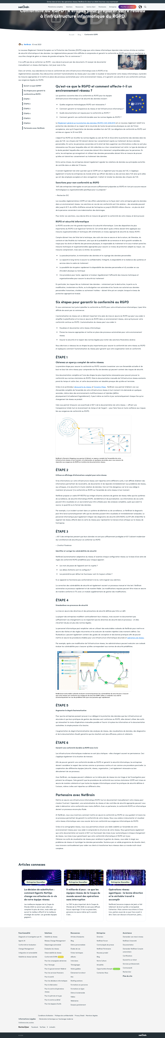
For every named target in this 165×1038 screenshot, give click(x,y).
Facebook (34, 1027)
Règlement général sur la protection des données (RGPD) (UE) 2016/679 (86, 123)
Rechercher (127, 972)
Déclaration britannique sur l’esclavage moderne (56, 1019)
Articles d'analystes (77, 937)
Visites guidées (76, 969)
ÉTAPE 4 (27, 113)
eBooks (73, 957)
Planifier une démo (127, 7)
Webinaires (74, 1001)
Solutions (69, 7)
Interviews (74, 961)
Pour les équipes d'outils (53, 1004)
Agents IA (22, 941)
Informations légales (27, 1019)
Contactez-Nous (102, 973)
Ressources (79, 7)
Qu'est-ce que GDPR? (32, 85)
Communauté (127, 968)
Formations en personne (79, 985)
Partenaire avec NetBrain (34, 128)
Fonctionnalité (24, 933)
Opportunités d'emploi (108, 969)
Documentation (128, 945)
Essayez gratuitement (78, 1005)
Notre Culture (101, 961)
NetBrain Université (130, 941)
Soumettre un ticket (130, 960)
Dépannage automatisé (53, 945)
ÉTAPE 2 (27, 104)
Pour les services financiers (54, 973)
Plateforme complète (55, 7)
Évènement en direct (78, 973)
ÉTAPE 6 (27, 123)
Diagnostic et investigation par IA (30, 937)
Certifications (127, 956)
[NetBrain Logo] (24, 5)
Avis (72, 977)
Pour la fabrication (51, 985)
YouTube (42, 1027)
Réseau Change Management (55, 941)
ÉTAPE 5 (27, 118)
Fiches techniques (77, 953)
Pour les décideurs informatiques (56, 981)
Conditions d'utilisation (45, 1015)
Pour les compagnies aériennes (55, 961)
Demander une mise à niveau (133, 937)
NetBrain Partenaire (104, 949)
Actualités (100, 965)
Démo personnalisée (78, 945)
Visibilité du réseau (51, 937)
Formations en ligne (77, 989)
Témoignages (75, 965)
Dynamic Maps (100, 387)
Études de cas (75, 949)
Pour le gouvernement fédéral (55, 969)
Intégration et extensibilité (28, 953)
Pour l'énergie (50, 965)
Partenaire (102, 7)
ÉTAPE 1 (27, 99)
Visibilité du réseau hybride (28, 957)
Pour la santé (49, 977)
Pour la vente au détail (52, 1000)
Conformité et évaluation (27, 945)
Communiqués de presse (105, 945)
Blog (79, 34)
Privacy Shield (79, 1015)
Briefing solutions (76, 981)
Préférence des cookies (26, 1022)
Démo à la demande (78, 993)
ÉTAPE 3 (27, 108)
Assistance (127, 933)
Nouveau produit (102, 953)
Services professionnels (131, 964)
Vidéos (73, 997)
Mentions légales (92, 1015)
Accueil (71, 34)
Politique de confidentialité (64, 1015)
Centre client (91, 7)
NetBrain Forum (102, 941)
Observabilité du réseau (53, 953)
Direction (100, 937)
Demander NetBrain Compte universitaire (133, 950)
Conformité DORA (54, 957)
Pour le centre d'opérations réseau (54, 990)
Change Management (26, 949)
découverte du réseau (82, 387)
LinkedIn (52, 1027)
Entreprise (112, 7)
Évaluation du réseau (52, 949)
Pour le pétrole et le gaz (53, 996)
